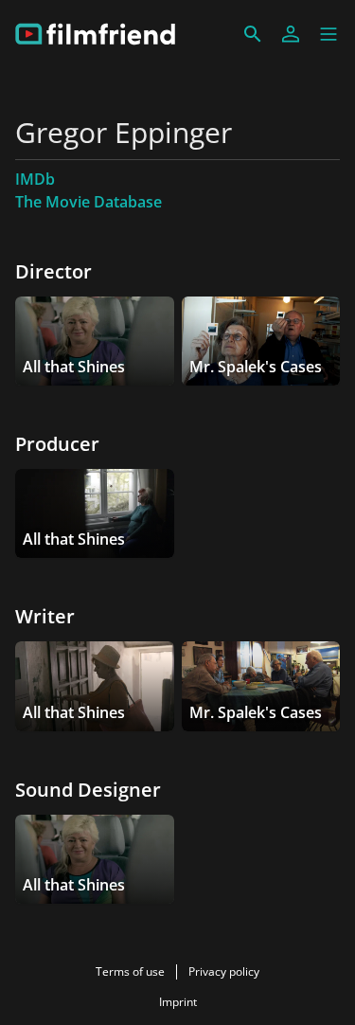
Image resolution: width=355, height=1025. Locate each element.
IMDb (35, 179)
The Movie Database (88, 201)
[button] (328, 34)
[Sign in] (291, 34)
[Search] (253, 34)
